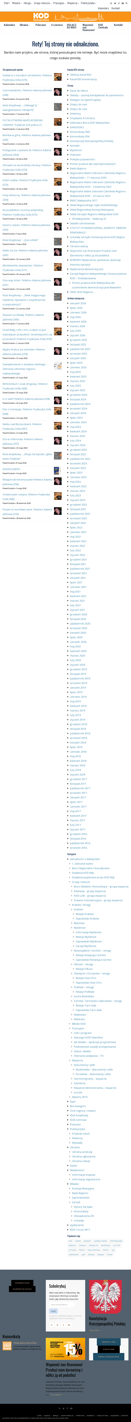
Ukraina (24, 25)
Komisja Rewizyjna (83, 1188)
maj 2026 (75, 317)
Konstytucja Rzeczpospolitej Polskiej (91, 141)
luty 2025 (75, 385)
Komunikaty (81, 1211)
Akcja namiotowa (94, 1250)
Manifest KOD (108, 1342)
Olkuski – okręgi (83, 964)
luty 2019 (75, 715)
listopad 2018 (78, 729)
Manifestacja (105, 1245)
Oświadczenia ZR (84, 1216)
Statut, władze (82, 1051)
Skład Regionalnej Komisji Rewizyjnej (92, 209)
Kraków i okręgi (81, 905)
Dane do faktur (79, 90)
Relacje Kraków (85, 914)
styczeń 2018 (77, 774)
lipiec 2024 (76, 417)
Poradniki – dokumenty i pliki (93, 1074)
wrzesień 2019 (78, 683)
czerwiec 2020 (78, 642)
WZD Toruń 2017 (80, 1229)
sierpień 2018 (78, 742)
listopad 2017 (78, 783)
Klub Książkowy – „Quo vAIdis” (20, 240)
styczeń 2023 (77, 500)
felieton (106, 1250)
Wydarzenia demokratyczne (86, 269)
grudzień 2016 (78, 834)
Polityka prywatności (82, 159)
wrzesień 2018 (78, 738)
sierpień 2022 (78, 523)
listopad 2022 (78, 509)
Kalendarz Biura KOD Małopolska (90, 122)
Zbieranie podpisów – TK (88, 1056)
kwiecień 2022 (78, 541)
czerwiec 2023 (78, 477)
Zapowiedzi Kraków (87, 918)
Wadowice (80, 1014)
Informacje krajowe (83, 1174)
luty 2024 (75, 440)
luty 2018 (75, 770)
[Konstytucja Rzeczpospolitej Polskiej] (108, 1297)
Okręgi (27, 3)
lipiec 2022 (76, 527)
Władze (16, 3)
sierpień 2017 (78, 797)
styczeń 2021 (77, 610)
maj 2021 (75, 591)
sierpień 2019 (78, 687)
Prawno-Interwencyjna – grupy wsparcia (98, 900)
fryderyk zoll (93, 1245)
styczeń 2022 (77, 555)
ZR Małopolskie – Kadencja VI (89, 218)
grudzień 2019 (78, 669)
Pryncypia (58, 3)
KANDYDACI (77, 127)
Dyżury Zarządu (83, 1206)
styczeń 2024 (77, 445)
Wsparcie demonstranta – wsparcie (95, 1088)
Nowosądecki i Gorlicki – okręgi (92, 950)
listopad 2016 (78, 838)
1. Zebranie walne (82, 863)
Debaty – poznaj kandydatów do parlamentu (97, 95)
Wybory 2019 (79, 1097)
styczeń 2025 (77, 390)
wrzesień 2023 (78, 463)
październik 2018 (80, 733)
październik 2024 (80, 404)
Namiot (82, 1250)
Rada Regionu (78, 168)
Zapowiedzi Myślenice (89, 941)
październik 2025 (80, 349)
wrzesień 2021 (78, 573)
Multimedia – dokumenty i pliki (94, 1069)
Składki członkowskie (82, 223)
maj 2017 (75, 811)
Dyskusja (100, 1254)
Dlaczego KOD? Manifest (88, 1037)
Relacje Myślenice (86, 937)
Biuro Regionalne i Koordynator (91, 868)
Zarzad (76, 1202)
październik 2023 (80, 459)
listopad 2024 (78, 399)
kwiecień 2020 (78, 651)
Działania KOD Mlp (83, 873)
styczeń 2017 (77, 829)
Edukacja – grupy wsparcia (90, 891)
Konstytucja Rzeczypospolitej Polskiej (107, 1321)
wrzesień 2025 (78, 353)
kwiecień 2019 (78, 706)
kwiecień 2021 (78, 596)
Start (6, 3)
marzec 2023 (77, 491)
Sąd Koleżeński (80, 1197)
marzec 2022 (77, 545)
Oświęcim (82, 1245)
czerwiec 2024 (78, 422)
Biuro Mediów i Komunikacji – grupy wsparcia (101, 886)
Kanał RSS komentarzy (83, 79)
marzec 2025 (77, 381)
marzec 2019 (77, 710)
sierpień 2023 (78, 468)
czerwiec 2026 (78, 312)
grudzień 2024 (78, 395)
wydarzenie (77, 1225)
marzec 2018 (77, 765)
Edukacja (91, 1254)
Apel (72, 1101)
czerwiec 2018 (78, 751)
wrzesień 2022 (78, 518)
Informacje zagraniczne (86, 1179)
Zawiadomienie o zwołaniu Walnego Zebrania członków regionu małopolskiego (24, 369)
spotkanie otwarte (100, 1241)
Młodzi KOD (79, 1023)
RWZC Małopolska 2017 (83, 200)
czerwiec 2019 (78, 696)
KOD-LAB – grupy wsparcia (90, 895)
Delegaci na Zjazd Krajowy (85, 100)
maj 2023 (75, 481)
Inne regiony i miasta (82, 1110)
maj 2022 (75, 536)
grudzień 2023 (78, 449)
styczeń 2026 (77, 335)
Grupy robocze (42, 3)
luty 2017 (75, 825)
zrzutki (78, 1092)
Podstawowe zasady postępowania (95, 1046)
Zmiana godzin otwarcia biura (25, 1342)
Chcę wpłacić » (56, 1394)
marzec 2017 (77, 820)
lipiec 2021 (76, 582)
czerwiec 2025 (78, 367)
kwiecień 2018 (78, 761)
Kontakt (115, 8)
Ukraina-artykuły (82, 1152)
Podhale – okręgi (84, 987)
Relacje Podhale (85, 991)
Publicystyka (88, 3)
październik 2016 (80, 843)
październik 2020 (80, 623)
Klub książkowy (79, 1115)
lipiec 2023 (76, 472)
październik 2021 (80, 568)
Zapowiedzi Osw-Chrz (89, 982)
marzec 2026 (77, 326)
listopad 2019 (78, 674)
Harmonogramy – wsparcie (90, 1078)
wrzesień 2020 (78, 628)
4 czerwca (57, 25)
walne (73, 1165)
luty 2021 (75, 605)
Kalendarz (103, 8)
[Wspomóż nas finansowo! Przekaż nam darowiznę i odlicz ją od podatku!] (65, 1349)
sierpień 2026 (78, 303)
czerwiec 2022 (78, 532)
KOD (70, 1241)
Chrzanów (72, 1250)
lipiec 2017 (76, 802)
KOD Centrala (103, 26)
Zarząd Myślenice (86, 946)
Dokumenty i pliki (84, 1065)
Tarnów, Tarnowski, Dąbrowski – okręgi (98, 1001)
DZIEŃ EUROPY (11, 469)
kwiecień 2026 (78, 321)
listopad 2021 (78, 564)
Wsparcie (72, 3)
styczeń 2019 (77, 719)
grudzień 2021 (78, 559)
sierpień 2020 (78, 632)
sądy (83, 1254)
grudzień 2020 (78, 614)
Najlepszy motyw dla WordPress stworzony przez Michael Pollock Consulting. (36, 1418)
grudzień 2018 (78, 724)
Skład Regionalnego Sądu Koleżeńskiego (94, 205)
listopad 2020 (78, 619)
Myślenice (76, 150)
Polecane (40, 25)
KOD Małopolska (116, 1241)
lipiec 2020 (76, 637)
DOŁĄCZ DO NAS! (71, 26)
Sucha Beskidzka (84, 996)
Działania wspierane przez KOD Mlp (93, 877)
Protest (109, 1254)
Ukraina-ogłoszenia (83, 1156)
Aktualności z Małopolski (85, 859)
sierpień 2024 (78, 413)
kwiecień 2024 (78, 431)
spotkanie (87, 1241)
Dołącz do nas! (78, 104)
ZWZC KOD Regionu (81, 292)
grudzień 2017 (78, 779)
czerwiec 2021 (78, 587)
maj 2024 (75, 427)
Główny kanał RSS (80, 74)
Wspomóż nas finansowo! (89, 27)
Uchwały (79, 1220)
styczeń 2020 (77, 664)
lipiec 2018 (76, 747)
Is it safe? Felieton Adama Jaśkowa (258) (26, 399)
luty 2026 (75, 330)
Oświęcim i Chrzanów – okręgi (92, 973)
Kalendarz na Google (22, 1289)
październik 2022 (80, 513)
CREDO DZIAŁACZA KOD (108, 1357)
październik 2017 (80, 788)
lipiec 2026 (76, 308)
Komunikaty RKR (80, 132)
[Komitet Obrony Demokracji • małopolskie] (65, 17)
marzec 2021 (77, 600)
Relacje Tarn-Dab (86, 1005)
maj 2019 (75, 701)
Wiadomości (77, 1170)
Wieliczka (79, 1019)
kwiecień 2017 (78, 815)
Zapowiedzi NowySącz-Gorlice (93, 959)
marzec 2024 (77, 436)
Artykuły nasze (81, 1133)
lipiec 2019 (76, 692)
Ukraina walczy (79, 246)
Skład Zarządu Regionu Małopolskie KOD (94, 214)
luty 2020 (75, 660)
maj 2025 (75, 372)
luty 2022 (75, 550)
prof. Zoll (116, 1245)
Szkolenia (79, 1083)
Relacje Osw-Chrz (86, 978)
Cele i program (83, 1033)
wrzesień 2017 (78, 793)
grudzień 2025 (78, 340)
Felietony (75, 113)
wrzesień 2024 (78, 408)
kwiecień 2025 (78, 376)
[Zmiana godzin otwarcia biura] (7, 1345)
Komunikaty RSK (80, 136)
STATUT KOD (108, 1349)
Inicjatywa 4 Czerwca (82, 118)
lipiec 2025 (76, 362)
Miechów (79, 923)
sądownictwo (73, 1254)
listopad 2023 (78, 454)
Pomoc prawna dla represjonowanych (93, 164)
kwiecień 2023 (78, 486)
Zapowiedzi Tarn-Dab (89, 1010)
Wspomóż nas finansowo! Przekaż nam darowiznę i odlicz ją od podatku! (64, 1369)
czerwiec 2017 (78, 806)
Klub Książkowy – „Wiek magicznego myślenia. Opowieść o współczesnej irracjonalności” (24, 300)
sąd (113, 1250)
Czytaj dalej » (94, 1330)
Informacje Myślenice (88, 932)
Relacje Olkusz (84, 969)
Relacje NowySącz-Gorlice (91, 955)
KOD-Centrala (78, 1120)
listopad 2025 (78, 344)
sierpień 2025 (78, 358)
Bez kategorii (78, 1106)
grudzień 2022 (78, 504)
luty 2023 (75, 495)
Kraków (78, 909)
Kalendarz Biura (22, 1283)
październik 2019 (80, 678)
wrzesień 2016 (78, 847)
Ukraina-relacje (81, 1161)
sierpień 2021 (78, 578)
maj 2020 (75, 646)
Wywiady (77, 1142)
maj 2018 (75, 756)
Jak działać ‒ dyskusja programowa (95, 1042)
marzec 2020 (77, 655)
